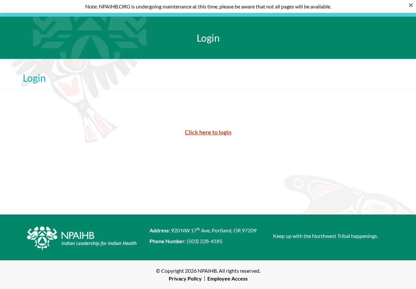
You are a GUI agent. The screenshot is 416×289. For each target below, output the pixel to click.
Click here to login (208, 132)
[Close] (411, 5)
